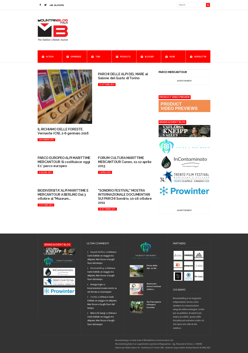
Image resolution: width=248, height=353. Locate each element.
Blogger (149, 56)
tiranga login (96, 284)
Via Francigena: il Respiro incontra (154, 305)
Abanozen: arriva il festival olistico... (154, 286)
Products (125, 56)
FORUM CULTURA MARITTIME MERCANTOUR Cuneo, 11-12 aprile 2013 (124, 162)
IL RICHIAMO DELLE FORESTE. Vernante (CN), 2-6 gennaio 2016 (63, 131)
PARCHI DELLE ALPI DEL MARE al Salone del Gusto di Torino (123, 76)
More (172, 56)
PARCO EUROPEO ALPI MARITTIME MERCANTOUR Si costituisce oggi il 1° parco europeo (64, 162)
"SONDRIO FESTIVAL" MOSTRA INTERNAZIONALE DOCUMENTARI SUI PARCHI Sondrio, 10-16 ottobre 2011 (125, 196)
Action (49, 56)
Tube (97, 56)
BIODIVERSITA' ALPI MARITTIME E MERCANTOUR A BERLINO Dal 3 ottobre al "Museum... (63, 194)
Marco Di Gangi (97, 313)
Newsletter (200, 56)
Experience (76, 56)
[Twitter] (45, 5)
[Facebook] (40, 5)
